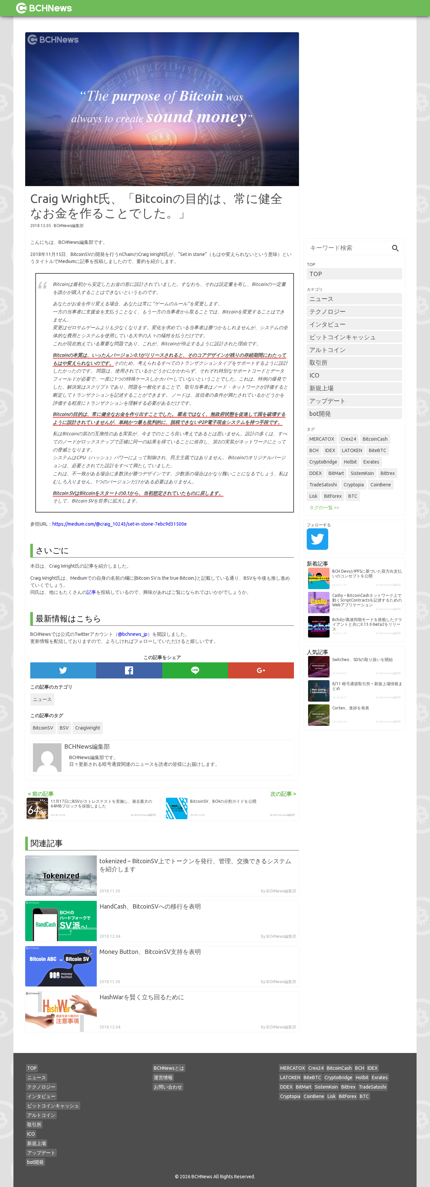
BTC (352, 496)
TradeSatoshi (323, 484)
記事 (91, 592)
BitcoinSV (43, 728)
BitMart (336, 473)
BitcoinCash (375, 439)
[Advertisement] (354, 133)
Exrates (371, 462)
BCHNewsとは (169, 1068)
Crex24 (348, 439)
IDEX (330, 450)
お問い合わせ (168, 1087)
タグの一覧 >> (324, 507)
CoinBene (381, 484)
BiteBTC (377, 450)
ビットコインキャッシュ (342, 337)
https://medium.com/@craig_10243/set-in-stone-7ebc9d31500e (119, 524)
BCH (313, 450)
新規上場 (321, 388)
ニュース (42, 699)
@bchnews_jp (132, 634)
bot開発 (320, 413)
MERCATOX (321, 439)
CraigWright (87, 728)
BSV (64, 728)
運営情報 (163, 1077)
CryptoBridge (323, 462)
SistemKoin (362, 473)
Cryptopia (354, 484)
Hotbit (350, 462)
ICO (314, 375)
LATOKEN (352, 450)
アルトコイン (327, 349)
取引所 (318, 362)
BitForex (333, 496)
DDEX (315, 473)
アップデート (327, 400)
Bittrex (388, 473)
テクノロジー (327, 311)
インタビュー (327, 324)
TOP (315, 273)
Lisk (313, 496)
